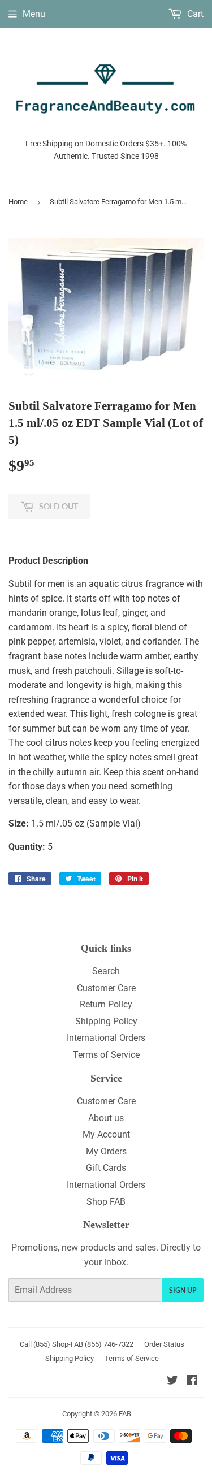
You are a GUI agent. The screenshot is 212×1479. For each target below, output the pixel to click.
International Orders (106, 1037)
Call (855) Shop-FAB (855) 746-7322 (76, 1344)
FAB (125, 1413)
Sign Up (182, 1290)
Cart (194, 13)
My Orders (106, 1151)
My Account (106, 1134)
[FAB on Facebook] (192, 1381)
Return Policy (106, 1004)
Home (18, 201)
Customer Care (106, 988)
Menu (34, 13)
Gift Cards (106, 1167)
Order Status (164, 1344)
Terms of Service (106, 1054)
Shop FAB (106, 1201)
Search (106, 971)
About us (106, 1118)
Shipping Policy (106, 1021)
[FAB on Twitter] (172, 1381)
